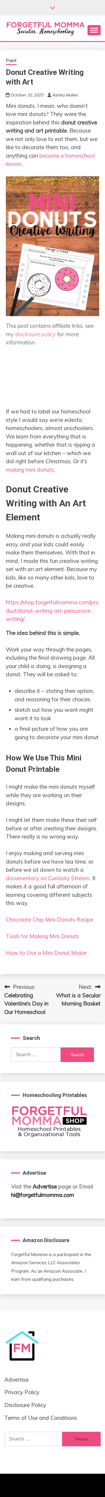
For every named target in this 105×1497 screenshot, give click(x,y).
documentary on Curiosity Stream (48, 878)
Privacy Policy (21, 1392)
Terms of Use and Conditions (40, 1417)
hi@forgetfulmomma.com (42, 1194)
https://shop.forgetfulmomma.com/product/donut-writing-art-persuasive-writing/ (52, 610)
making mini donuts (30, 469)
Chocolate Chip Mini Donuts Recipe (49, 919)
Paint (11, 60)
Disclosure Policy (25, 1404)
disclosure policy (35, 334)
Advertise (45, 1186)
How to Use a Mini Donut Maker (46, 952)
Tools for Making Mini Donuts (42, 936)
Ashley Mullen (65, 95)
